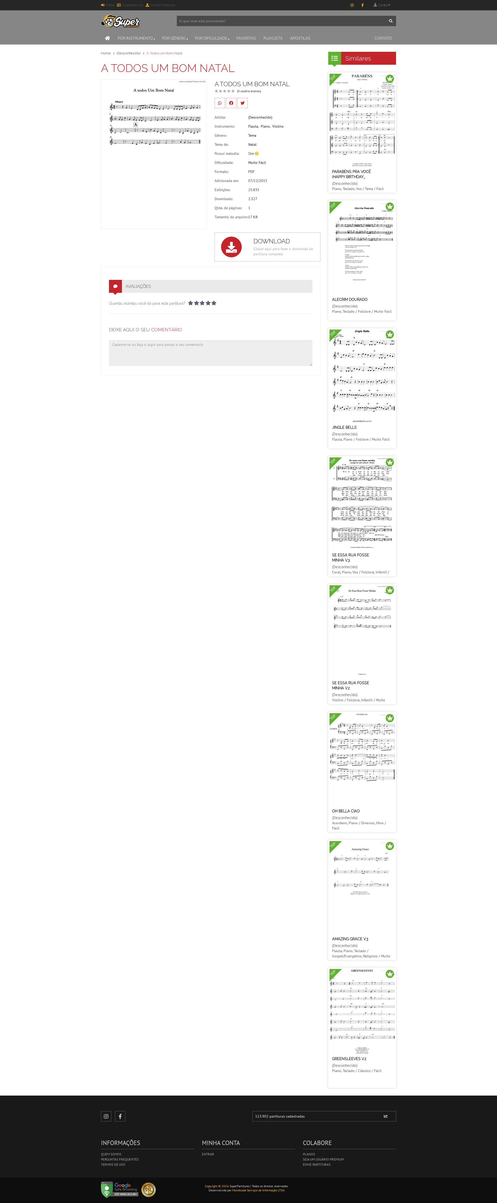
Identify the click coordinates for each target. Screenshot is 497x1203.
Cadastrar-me (132, 5)
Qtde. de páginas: (228, 208)
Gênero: (221, 135)
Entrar (110, 5)
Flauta (253, 126)
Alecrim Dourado (350, 299)
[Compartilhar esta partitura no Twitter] (242, 103)
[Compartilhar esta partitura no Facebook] (231, 103)
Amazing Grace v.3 (350, 939)
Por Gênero (174, 38)
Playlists (273, 38)
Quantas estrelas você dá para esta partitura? (147, 303)
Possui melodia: (227, 153)
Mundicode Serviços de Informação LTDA (258, 1190)
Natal (252, 144)
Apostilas (300, 38)
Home (106, 53)
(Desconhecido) (129, 53)
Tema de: (221, 144)
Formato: (222, 171)
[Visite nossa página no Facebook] (362, 5)
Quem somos (111, 1154)
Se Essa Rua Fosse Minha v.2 (350, 685)
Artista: (220, 117)
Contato (383, 38)
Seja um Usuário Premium (323, 1159)
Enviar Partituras (163, 5)
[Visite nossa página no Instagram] (352, 5)
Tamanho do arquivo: (231, 217)
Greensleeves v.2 (349, 1059)
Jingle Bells (344, 427)
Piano (265, 126)
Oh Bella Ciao (346, 811)
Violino (278, 126)
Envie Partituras (317, 1164)
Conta (382, 5)
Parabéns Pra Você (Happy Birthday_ (351, 174)
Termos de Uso (113, 1164)
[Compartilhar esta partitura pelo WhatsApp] (220, 103)
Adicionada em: (227, 180)
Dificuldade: (224, 162)
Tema (252, 135)
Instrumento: (225, 126)
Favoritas (246, 38)
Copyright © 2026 (217, 1186)
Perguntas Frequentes (120, 1159)
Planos (309, 1154)
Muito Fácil (257, 162)
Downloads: (224, 198)
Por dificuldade (211, 38)
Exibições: (222, 189)
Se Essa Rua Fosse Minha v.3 (350, 557)
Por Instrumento (135, 38)
